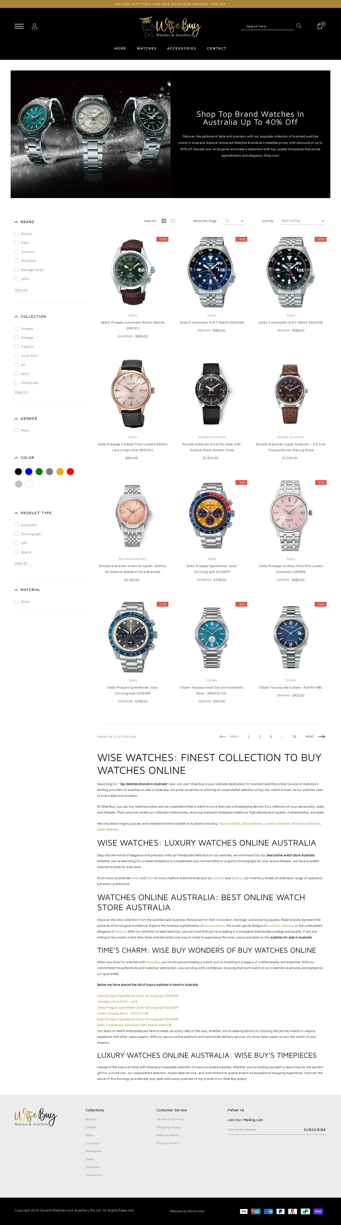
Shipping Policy (169, 1127)
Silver (25, 601)
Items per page (205, 221)
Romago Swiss (32, 270)
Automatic (29, 525)
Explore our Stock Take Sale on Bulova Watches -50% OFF (170, 4)
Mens (25, 431)
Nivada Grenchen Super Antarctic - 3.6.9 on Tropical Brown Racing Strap (291, 447)
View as (150, 221)
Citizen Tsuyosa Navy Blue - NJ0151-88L (290, 687)
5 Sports (27, 347)
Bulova (26, 234)
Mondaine (28, 261)
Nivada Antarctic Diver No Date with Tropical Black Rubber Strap (212, 447)
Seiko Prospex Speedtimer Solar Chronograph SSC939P (132, 690)
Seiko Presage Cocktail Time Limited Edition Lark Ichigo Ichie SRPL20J (133, 447)
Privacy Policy (168, 1143)
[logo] (171, 26)
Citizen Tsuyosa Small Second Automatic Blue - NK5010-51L (211, 690)
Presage (27, 337)
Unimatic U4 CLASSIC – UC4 (117, 1002)
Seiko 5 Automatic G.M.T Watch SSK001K (291, 322)
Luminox (27, 252)
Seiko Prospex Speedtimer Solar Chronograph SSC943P (137, 1007)
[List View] (175, 222)
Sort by (267, 221)
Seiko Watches (107, 829)
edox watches (214, 926)
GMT (24, 543)
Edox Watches (252, 823)
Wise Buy (153, 962)
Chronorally (30, 383)
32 (295, 737)
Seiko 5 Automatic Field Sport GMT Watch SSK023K (134, 1025)
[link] (132, 272)
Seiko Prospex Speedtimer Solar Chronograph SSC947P (211, 569)
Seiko (25, 279)
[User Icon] (35, 26)
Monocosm (196, 1211)
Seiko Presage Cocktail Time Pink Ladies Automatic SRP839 (290, 569)
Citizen (211, 680)
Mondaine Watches (306, 823)
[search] (298, 26)
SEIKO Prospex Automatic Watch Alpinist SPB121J (133, 325)
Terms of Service (170, 1119)
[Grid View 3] (165, 222)
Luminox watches (280, 926)
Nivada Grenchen (212, 437)
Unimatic (93, 1167)
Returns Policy (168, 1135)
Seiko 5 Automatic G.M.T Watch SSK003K (212, 322)
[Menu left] (19, 26)
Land (25, 374)
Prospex (27, 328)
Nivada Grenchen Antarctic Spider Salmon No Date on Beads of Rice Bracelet (133, 569)
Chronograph (31, 534)
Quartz (26, 552)
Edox (25, 243)
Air (23, 365)
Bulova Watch (230, 823)
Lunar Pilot (29, 356)
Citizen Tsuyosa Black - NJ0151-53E (123, 1013)
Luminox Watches (277, 823)
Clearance (94, 1175)
